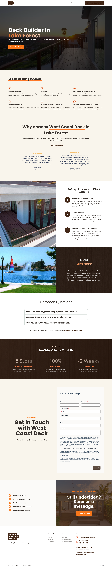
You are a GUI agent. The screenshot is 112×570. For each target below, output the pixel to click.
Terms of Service (67, 542)
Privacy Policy (66, 539)
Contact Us (65, 537)
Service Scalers (26, 565)
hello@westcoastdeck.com (73, 330)
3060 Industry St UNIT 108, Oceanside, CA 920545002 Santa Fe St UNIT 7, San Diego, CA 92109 (85, 550)
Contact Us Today (16, 47)
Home (65, 3)
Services (71, 3)
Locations (79, 3)
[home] (11, 3)
